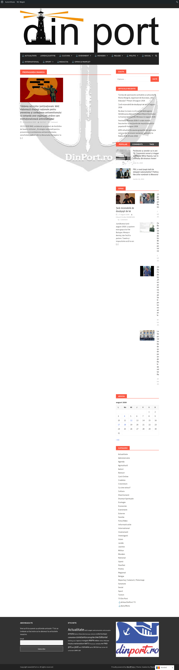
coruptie (91, 637)
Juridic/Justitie (47, 55)
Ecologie (122, 502)
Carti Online (123, 476)
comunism (72, 637)
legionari (79, 641)
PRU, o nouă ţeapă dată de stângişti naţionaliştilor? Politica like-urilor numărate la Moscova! (146, 172)
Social (120, 587)
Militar (121, 550)
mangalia (85, 641)
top (100, 647)
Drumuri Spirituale (126, 498)
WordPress (131, 667)
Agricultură (123, 465)
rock (80, 647)
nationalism (79, 643)
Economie (122, 506)
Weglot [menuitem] (22, 2)
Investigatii (123, 535)
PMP (102, 644)
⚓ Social (146, 55)
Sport (120, 591)
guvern (74, 641)
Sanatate (122, 583)
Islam (120, 539)
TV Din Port (123, 598)
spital (91, 647)
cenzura (93, 634)
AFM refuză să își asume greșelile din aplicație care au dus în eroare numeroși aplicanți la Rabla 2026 (137, 133)
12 (131, 420)
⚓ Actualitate (29, 55)
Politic (121, 569)
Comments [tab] (137, 144)
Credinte (121, 480)
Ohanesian (93, 644)
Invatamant (123, 532)
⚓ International (30, 61)
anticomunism (97, 630)
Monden (121, 554)
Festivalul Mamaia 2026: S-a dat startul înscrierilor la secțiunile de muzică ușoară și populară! (136, 123)
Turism (121, 594)
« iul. (118, 439)
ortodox (98, 644)
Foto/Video (122, 521)
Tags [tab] (152, 144)
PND (106, 643)
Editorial (103, 637)
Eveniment (122, 509)
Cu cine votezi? (124, 487)
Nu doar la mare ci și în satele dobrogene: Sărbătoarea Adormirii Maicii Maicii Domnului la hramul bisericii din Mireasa (136, 114)
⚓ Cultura (64, 55)
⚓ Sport (47, 61)
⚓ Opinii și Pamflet (81, 61)
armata (71, 633)
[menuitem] (2, 2)
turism (103, 647)
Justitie (121, 546)
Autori (120, 469)
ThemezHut (154, 667)
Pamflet (121, 565)
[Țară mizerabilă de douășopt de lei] (125, 198)
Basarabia (82, 634)
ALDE (86, 630)
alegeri (90, 630)
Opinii (120, 561)
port (73, 647)
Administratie (124, 458)
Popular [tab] (123, 144)
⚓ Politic (131, 55)
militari (101, 641)
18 (125, 424)
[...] (21, 138)
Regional (122, 572)
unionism (71, 650)
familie (70, 641)
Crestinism (122, 484)
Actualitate (123, 454)
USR (79, 650)
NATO (87, 643)
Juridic (121, 543)
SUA (97, 647)
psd (76, 646)
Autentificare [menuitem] (10, 2)
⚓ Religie (116, 55)
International (124, 528)
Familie (121, 517)
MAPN (91, 640)
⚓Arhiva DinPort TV (127, 602)
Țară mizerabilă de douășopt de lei (132, 104)
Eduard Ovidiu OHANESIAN (125, 217)
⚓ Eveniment (82, 55)
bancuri (77, 634)
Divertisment (123, 495)
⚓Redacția (62, 61)
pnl (69, 646)
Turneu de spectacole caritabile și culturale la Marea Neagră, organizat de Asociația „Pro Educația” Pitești (137, 98)
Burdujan (88, 634)
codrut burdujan (101, 634)
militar (97, 640)
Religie (121, 576)
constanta (81, 637)
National (122, 557)
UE (107, 647)
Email (22, 639)
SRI (94, 647)
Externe (121, 513)
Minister (106, 641)
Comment (54, 122)
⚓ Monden (100, 55)
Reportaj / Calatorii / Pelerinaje (131, 580)
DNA (96, 637)
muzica (71, 643)
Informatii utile (124, 524)
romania (85, 647)
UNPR (76, 650)
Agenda (121, 461)
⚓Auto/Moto (124, 606)
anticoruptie (106, 630)
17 (119, 424)
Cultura (121, 491)
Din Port (43, 122)
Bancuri (121, 472)
